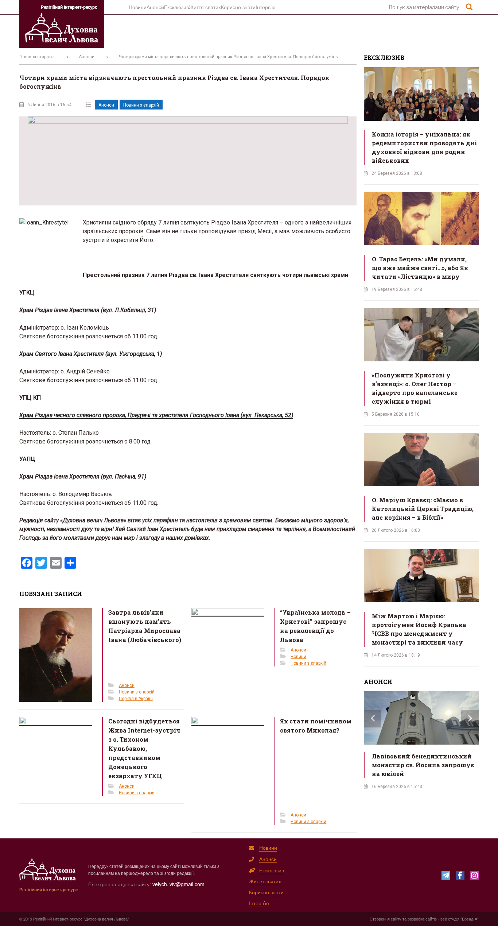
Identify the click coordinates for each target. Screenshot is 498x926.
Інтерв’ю (266, 7)
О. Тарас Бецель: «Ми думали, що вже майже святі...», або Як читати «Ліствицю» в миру (420, 267)
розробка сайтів (422, 919)
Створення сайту (385, 919)
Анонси (155, 7)
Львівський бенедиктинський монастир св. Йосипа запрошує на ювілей (423, 764)
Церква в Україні (136, 698)
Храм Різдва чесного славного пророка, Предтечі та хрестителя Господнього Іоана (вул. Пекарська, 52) (156, 415)
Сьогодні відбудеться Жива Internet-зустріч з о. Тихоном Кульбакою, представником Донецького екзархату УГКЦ (144, 748)
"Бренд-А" (469, 919)
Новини (138, 7)
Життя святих (205, 7)
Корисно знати (238, 7)
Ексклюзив (176, 7)
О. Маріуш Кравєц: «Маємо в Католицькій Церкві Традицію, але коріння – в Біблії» (423, 508)
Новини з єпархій (141, 105)
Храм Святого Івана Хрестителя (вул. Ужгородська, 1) (90, 353)
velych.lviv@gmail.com (178, 884)
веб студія (449, 919)
